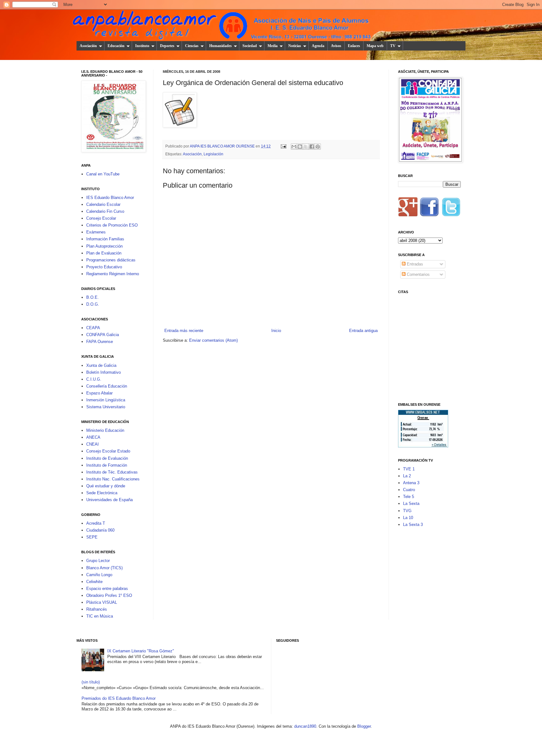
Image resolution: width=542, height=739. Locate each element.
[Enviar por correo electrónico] (294, 146)
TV (393, 46)
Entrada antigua (363, 330)
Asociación (88, 46)
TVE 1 (409, 469)
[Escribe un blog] (300, 146)
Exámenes (96, 232)
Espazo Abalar (99, 393)
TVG (407, 510)
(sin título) (91, 682)
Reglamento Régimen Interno (112, 273)
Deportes (167, 46)
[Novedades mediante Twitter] (451, 209)
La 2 (407, 476)
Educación (116, 46)
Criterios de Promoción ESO (112, 225)
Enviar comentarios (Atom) (213, 340)
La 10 (408, 517)
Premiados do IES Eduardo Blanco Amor (119, 698)
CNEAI (92, 444)
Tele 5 (408, 496)
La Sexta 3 (413, 524)
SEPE (92, 537)
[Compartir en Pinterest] (318, 146)
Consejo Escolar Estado (108, 451)
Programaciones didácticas (111, 260)
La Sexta (411, 503)
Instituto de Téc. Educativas (112, 472)
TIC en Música (99, 616)
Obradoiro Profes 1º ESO (109, 595)
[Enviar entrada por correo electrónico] (283, 146)
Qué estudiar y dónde (105, 486)
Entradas (414, 264)
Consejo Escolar (101, 218)
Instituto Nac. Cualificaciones (113, 479)
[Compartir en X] (306, 146)
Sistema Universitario (105, 406)
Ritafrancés (96, 609)
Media (273, 46)
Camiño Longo (99, 574)
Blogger (364, 726)
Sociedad (249, 46)
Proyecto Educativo (104, 267)
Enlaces (354, 46)
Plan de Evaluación (103, 253)
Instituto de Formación (106, 465)
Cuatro (409, 489)
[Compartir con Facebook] (312, 146)
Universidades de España (109, 499)
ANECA (93, 437)
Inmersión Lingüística (105, 400)
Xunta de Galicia (101, 365)
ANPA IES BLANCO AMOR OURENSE (223, 146)
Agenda (318, 46)
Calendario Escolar (103, 204)
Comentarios (418, 274)
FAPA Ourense (99, 341)
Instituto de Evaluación (107, 458)
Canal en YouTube (103, 174)
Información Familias (105, 239)
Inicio (276, 330)
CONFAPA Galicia (102, 334)
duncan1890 (305, 726)
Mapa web (375, 46)
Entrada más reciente (183, 330)
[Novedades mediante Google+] (408, 209)
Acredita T (95, 523)
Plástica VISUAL (101, 602)
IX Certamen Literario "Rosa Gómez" (140, 651)
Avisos (336, 46)
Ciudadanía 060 (100, 530)
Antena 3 (411, 482)
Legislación (213, 154)
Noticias (294, 46)
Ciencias (192, 46)
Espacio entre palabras (107, 588)
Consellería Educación (106, 386)
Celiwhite (94, 581)
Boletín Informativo (103, 372)
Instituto (142, 46)
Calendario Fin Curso (105, 211)
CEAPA (93, 327)
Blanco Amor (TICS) (104, 567)
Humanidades (220, 46)
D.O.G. (92, 304)
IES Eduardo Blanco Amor (110, 197)
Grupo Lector (98, 560)
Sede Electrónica (101, 492)
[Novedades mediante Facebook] (429, 209)
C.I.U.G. (93, 379)
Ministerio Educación (105, 430)
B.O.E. (92, 297)
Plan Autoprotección (104, 246)
